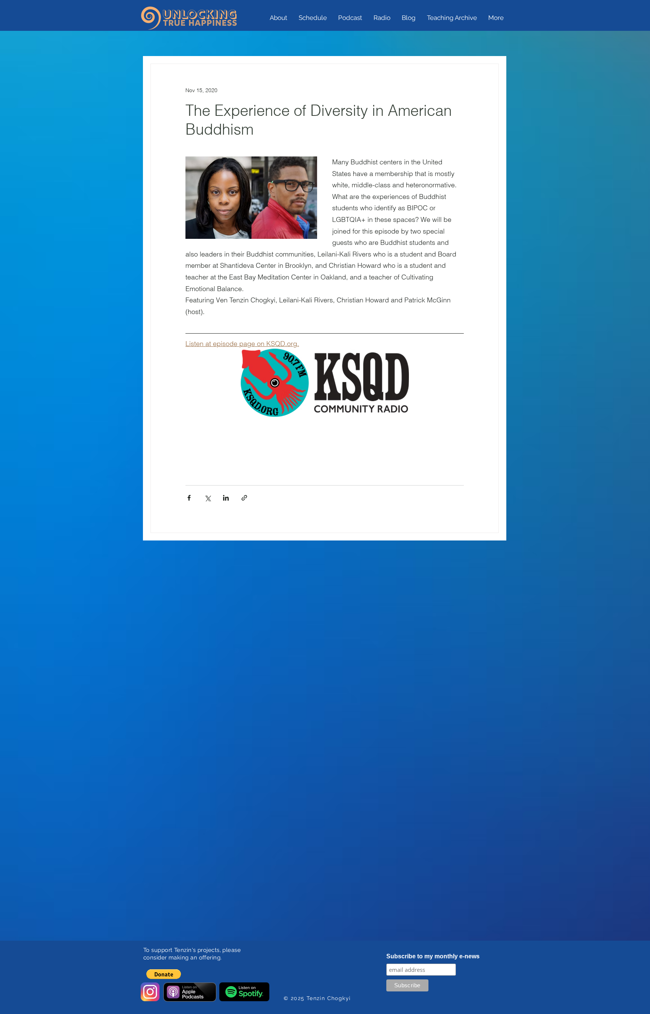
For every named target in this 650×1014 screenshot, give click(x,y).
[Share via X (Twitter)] (207, 497)
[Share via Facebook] (189, 497)
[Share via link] (244, 497)
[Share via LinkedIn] (225, 497)
